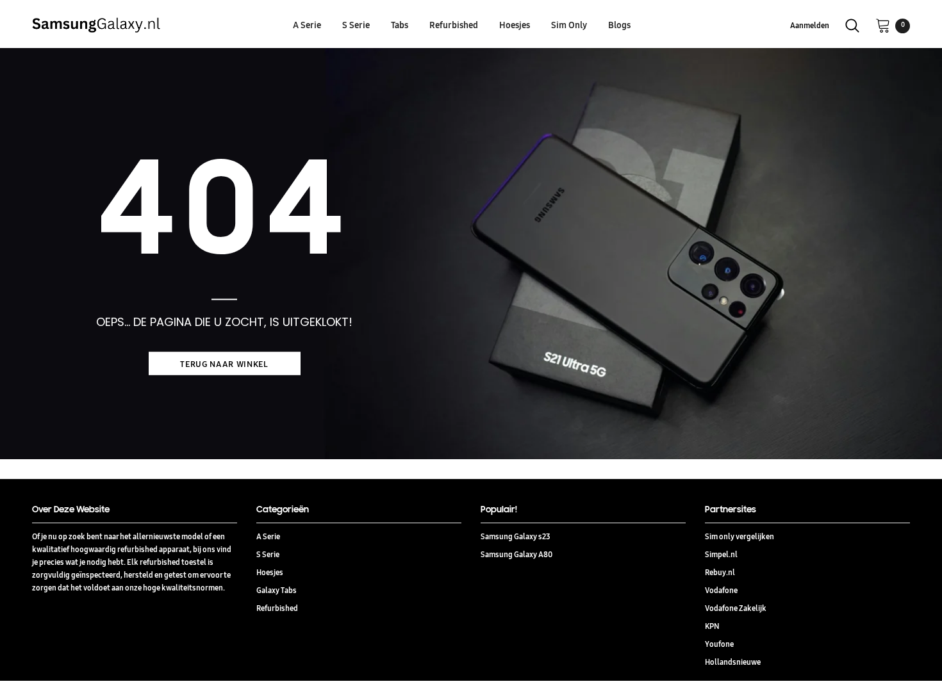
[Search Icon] (852, 26)
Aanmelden (809, 25)
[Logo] (139, 25)
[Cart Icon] (883, 25)
